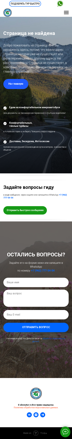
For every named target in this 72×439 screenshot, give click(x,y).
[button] (25, 4)
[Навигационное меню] (66, 12)
